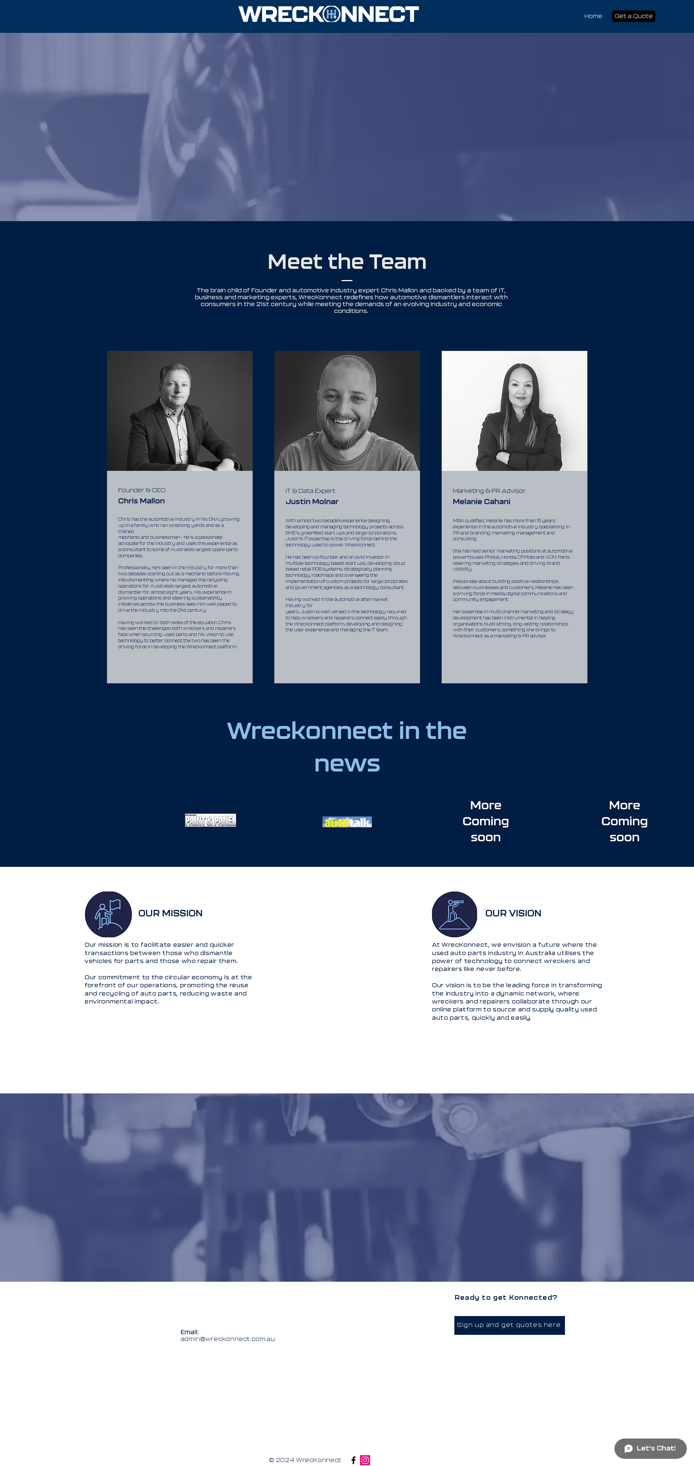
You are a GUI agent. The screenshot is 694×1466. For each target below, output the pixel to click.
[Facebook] (353, 1460)
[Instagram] (365, 1460)
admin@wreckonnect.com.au (228, 1339)
